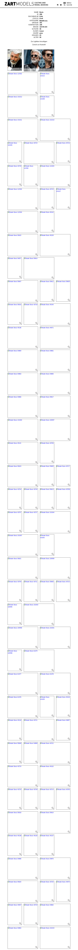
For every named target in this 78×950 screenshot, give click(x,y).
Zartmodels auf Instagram (57, 5)
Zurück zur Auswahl (39, 44)
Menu (69, 3)
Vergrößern (20, 69)
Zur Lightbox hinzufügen (39, 41)
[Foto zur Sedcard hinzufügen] (15, 60)
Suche (69, 5)
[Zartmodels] (26, 4)
